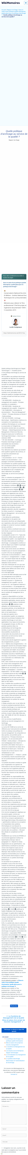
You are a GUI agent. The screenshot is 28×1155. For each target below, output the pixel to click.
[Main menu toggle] (26, 3)
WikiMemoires (11, 2)
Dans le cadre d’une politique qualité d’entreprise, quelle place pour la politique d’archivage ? (14, 284)
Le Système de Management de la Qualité (13, 1017)
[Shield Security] (1, 1153)
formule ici (14, 1074)
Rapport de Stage (12, 10)
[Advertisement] (14, 257)
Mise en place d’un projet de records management (13, 1021)
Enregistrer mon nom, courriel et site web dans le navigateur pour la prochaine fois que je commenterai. (14, 1150)
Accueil (4, 10)
